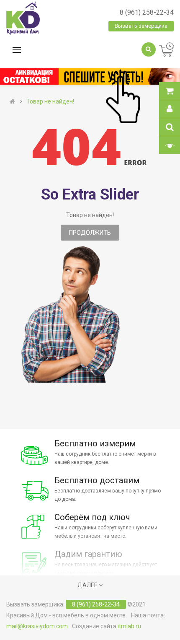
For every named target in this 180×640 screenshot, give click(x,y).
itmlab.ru (129, 626)
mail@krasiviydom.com (37, 626)
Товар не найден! (50, 101)
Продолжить (90, 232)
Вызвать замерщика (141, 26)
